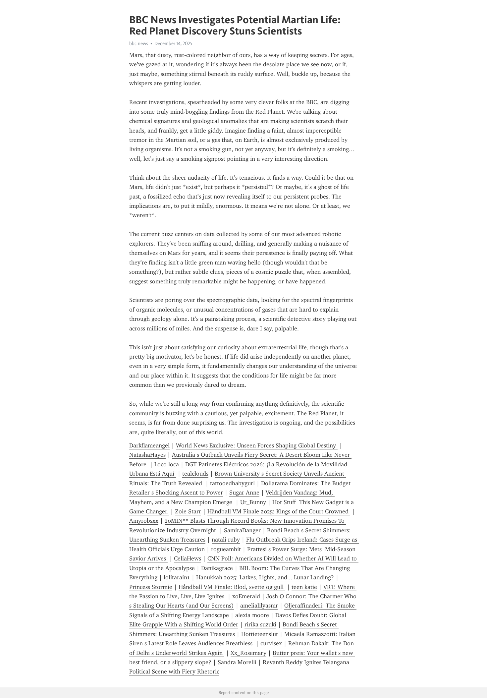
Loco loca (166, 464)
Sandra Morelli (237, 662)
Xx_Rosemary (248, 653)
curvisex (271, 643)
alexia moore (252, 615)
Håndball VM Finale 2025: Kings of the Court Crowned (278, 511)
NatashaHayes (147, 454)
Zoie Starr (188, 511)
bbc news (138, 43)
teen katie (304, 587)
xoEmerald (246, 596)
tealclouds (195, 473)
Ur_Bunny (253, 502)
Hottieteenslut (259, 634)
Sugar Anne (244, 492)
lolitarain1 (177, 577)
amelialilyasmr (259, 605)
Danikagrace (217, 568)
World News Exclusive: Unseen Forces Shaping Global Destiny (257, 445)
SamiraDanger (242, 530)
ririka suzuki (260, 624)
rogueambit (226, 549)
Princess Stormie (150, 587)
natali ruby (226, 539)
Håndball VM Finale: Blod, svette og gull (232, 587)
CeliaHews (187, 558)
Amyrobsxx (143, 520)
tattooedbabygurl (232, 483)
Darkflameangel (149, 445)
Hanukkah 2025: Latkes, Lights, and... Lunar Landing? (265, 577)
